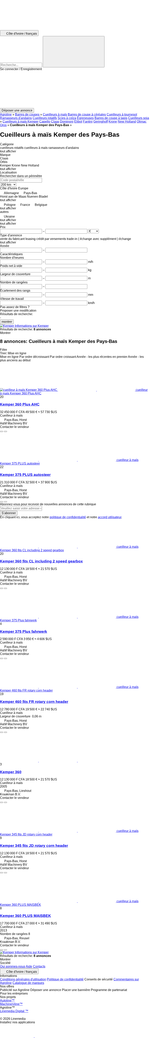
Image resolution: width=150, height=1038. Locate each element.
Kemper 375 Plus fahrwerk (23, 631)
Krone (113, 121)
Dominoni (66, 121)
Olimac (141, 121)
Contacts (39, 966)
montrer (7, 321)
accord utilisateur (109, 517)
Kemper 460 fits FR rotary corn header (34, 702)
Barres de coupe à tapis (111, 118)
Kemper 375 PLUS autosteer (25, 475)
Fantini (88, 121)
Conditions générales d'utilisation (23, 979)
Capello (44, 121)
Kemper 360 (10, 772)
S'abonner (9, 513)
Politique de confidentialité (65, 979)
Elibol (78, 121)
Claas (55, 121)
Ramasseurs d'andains (16, 118)
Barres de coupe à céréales (87, 114)
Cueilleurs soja (138, 118)
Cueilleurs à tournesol (122, 114)
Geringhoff (100, 121)
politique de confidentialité (68, 517)
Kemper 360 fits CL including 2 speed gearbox (41, 561)
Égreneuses (85, 118)
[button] (75, 89)
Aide (29, 966)
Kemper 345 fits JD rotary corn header (34, 846)
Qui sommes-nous (12, 966)
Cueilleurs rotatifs (45, 118)
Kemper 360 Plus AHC (19, 404)
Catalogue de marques (28, 983)
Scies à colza (67, 118)
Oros (3, 125)
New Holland (127, 121)
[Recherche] (73, 51)
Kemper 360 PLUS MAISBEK (25, 916)
